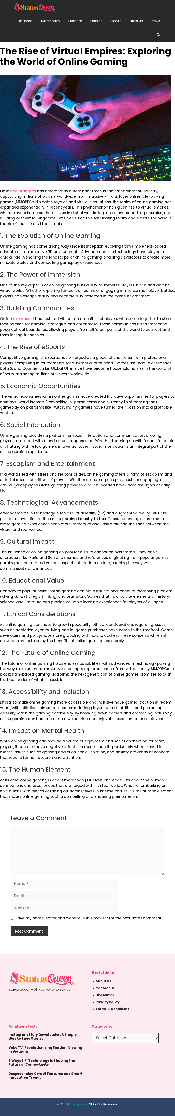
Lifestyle (136, 21)
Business (75, 21)
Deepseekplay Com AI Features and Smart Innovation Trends (46, 1075)
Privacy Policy (107, 1002)
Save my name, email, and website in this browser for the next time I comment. (88, 918)
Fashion (96, 21)
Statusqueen (76, 1104)
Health (116, 21)
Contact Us (105, 988)
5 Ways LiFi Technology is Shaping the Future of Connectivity (42, 1062)
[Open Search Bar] (158, 35)
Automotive (50, 21)
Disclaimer (105, 995)
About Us (103, 981)
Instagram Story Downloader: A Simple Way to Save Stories (43, 1036)
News (156, 21)
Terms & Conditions (112, 1009)
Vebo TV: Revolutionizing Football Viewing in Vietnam (45, 1049)
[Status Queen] (35, 7)
